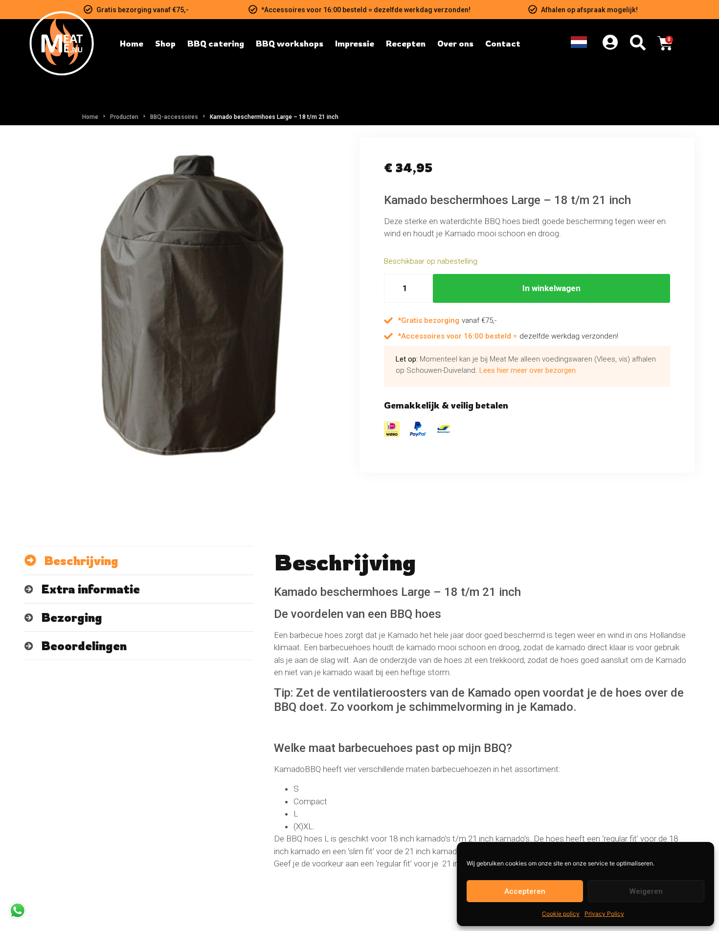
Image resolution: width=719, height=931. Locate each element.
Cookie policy (561, 913)
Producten (124, 117)
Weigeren (646, 891)
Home (90, 117)
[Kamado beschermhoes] (192, 305)
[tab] (138, 560)
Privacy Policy (604, 913)
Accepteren (524, 891)
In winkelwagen (551, 288)
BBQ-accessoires (174, 117)
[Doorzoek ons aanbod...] (638, 43)
